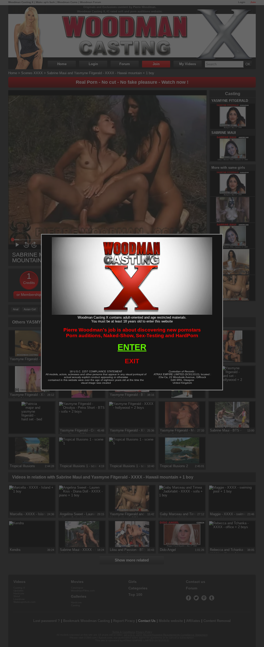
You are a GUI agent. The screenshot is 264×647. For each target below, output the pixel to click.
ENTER (132, 347)
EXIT (132, 361)
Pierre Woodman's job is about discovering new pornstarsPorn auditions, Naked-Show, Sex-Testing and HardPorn (132, 332)
